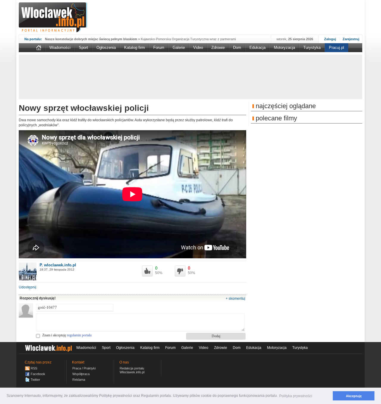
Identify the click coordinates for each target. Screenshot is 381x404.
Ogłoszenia (106, 47)
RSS (34, 368)
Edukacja (257, 47)
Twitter (35, 379)
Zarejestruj (351, 39)
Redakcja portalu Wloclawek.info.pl (132, 370)
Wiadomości (60, 47)
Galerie (179, 47)
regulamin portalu (79, 335)
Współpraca (81, 374)
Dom (237, 47)
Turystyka (312, 47)
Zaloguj (330, 39)
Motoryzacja (284, 47)
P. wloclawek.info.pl (58, 265)
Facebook (38, 374)
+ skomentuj (235, 298)
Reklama (78, 379)
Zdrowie (218, 47)
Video (198, 47)
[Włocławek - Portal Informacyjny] (53, 17)
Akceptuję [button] (354, 396)
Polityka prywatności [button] (295, 396)
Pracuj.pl (336, 47)
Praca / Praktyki (84, 368)
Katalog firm (134, 47)
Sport (83, 47)
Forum (158, 47)
